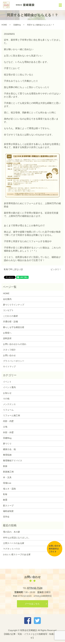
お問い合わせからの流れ (14, 344)
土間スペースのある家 (13, 543)
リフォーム (8, 410)
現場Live (7, 483)
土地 (5, 426)
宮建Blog (17, 25)
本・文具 (7, 477)
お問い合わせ (9, 355)
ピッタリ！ (56, 269)
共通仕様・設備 (10, 321)
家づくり (7, 443)
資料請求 (7, 338)
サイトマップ (9, 366)
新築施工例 (8, 471)
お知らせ (7, 393)
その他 (6, 398)
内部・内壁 (8, 421)
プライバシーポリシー (13, 361)
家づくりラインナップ (13, 304)
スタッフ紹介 (9, 349)
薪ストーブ (8, 505)
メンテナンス (9, 404)
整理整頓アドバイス (12, 460)
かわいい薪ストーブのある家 (17, 554)
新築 (5, 466)
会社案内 (7, 299)
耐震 (5, 500)
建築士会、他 (9, 449)
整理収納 (7, 455)
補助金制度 (8, 511)
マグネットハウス (11, 549)
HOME (4, 25)
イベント (7, 382)
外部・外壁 (8, 432)
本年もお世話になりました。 (17, 537)
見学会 (6, 516)
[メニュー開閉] (60, 5)
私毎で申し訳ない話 (13, 269)
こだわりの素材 (10, 316)
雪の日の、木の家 (11, 532)
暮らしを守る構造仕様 (13, 327)
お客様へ (7, 333)
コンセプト (8, 310)
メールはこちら (32, 603)
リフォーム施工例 (11, 415)
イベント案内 (9, 387)
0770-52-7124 (34, 588)
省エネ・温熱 (9, 488)
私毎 (5, 494)
